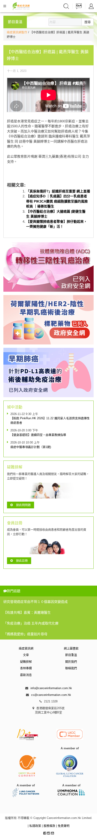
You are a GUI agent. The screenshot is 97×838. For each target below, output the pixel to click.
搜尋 (87, 22)
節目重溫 (71, 655)
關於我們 (71, 661)
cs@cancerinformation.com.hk (51, 695)
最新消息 (26, 675)
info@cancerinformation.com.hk (51, 688)
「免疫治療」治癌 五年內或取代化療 (30, 623)
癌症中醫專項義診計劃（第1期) (30, 447)
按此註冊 (22, 560)
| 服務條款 (49, 825)
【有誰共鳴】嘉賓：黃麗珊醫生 (27, 612)
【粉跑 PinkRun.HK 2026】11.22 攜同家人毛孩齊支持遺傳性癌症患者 (50, 420)
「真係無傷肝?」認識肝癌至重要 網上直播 (58, 191)
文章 (26, 655)
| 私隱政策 (35, 825)
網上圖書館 (71, 648)
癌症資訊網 (26, 648)
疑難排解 (26, 661)
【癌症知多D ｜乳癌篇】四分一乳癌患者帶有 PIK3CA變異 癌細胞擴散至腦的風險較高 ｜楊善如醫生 (57, 201)
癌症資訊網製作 (17, 32)
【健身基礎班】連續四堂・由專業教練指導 (38, 435)
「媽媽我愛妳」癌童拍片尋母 (25, 634)
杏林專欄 (26, 668)
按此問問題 (23, 505)
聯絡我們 (71, 668)
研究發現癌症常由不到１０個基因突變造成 (35, 602)
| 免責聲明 (62, 825)
